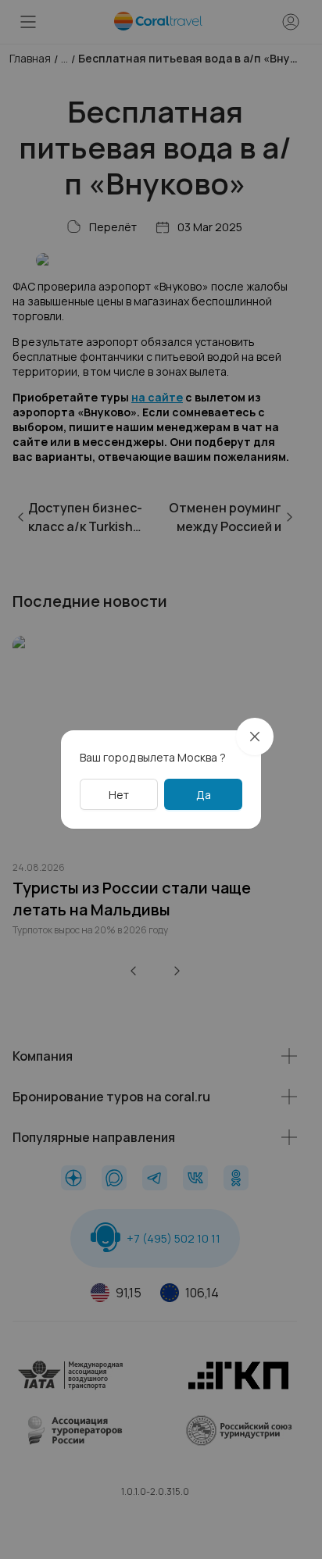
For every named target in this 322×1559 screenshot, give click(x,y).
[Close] (255, 736)
